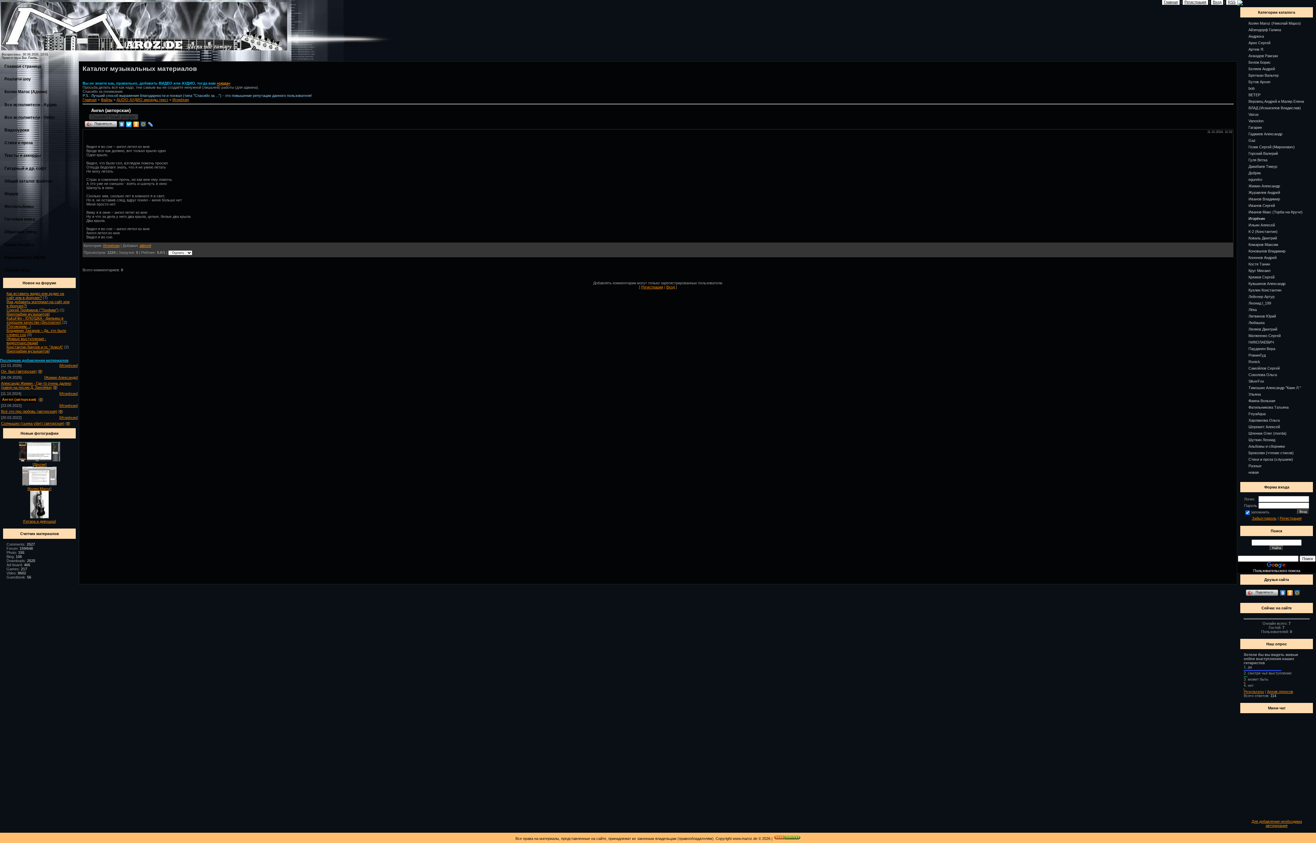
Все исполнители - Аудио (30, 104)
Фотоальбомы (19, 206)
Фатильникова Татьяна (1268, 407)
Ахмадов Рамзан (1263, 56)
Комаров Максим (1263, 245)
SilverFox (1256, 381)
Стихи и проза (18, 142)
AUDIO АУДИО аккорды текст (142, 100)
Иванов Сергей (1261, 205)
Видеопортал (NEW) (24, 257)
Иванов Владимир (1264, 199)
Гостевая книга (19, 219)
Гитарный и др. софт (25, 168)
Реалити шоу (17, 79)
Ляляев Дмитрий (1262, 329)
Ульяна (1254, 394)
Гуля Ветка (1257, 160)
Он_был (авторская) (19, 371)
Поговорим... (19, 326)
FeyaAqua (1257, 414)
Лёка (1252, 310)
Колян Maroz (39, 489)
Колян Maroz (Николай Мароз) (1274, 23)
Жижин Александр (61, 377)
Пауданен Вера (1261, 349)
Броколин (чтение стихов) (1271, 453)
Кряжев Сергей (1261, 277)
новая (1253, 472)
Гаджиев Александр (1265, 134)
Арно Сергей (1259, 43)
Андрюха (1256, 36)
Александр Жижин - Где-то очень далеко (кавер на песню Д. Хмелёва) (36, 385)
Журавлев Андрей (1264, 192)
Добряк (1254, 173)
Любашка (1256, 323)
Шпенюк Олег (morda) (1267, 433)
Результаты (1254, 692)
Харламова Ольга (1264, 420)
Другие (40, 464)
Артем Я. (1256, 49)
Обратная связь (20, 232)
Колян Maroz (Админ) (25, 91)
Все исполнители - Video (29, 117)
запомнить (1260, 512)
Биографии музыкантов (28, 314)
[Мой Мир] (143, 124)
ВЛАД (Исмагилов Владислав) (1274, 108)
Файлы (106, 100)
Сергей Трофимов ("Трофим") (33, 310)
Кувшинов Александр (1266, 284)
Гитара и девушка (39, 521)
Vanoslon (1256, 121)
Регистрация (652, 287)
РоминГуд (1257, 355)
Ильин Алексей (1261, 225)
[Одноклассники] (136, 124)
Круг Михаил (1259, 271)
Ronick (1254, 362)
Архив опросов (1280, 692)
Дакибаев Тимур (1262, 166)
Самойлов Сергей (1264, 368)
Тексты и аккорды (22, 155)
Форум (11, 193)
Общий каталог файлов (28, 181)
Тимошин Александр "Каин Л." (1274, 388)
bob (1251, 88)
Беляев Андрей (1261, 69)
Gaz (1252, 140)
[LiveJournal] (150, 124)
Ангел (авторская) (19, 399)
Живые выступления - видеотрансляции (26, 341)
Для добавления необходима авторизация (1277, 823)
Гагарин (1255, 127)
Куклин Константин (1264, 290)
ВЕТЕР (1254, 95)
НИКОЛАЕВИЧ (1261, 342)
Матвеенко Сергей (1264, 336)
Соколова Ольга (1262, 375)
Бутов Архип (1259, 82)
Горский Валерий (1263, 153)
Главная (90, 100)
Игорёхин (68, 365)
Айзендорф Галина (1264, 30)
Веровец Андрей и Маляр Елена (1276, 101)
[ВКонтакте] (121, 124)
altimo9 (145, 246)
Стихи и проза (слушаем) (1270, 459)
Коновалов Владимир (1266, 251)
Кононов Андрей (1262, 258)
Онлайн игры (17, 270)
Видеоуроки (16, 130)
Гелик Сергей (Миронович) (1271, 147)
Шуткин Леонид (1261, 440)
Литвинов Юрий (1262, 316)
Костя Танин (1259, 264)
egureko (1255, 179)
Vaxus (1253, 114)
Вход (670, 287)
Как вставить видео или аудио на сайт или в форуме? (35, 296)
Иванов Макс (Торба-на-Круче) (1275, 212)
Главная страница (22, 66)
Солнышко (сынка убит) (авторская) (32, 423)
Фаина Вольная (1261, 401)
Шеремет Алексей (1264, 427)
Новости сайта (19, 245)
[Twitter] (129, 124)
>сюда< (223, 83)
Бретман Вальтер (1263, 75)
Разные (1255, 466)
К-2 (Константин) (1263, 232)
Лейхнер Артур (1261, 297)
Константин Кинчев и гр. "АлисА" (35, 347)
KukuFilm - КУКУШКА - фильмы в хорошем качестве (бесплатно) (35, 320)
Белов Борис (1259, 62)
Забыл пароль (1264, 518)
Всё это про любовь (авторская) (29, 411)
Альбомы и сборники (1266, 446)
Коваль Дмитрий (1262, 238)
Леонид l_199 (1259, 303)
